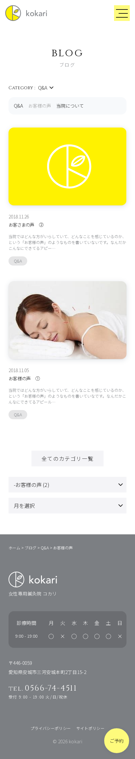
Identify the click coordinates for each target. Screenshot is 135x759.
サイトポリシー (90, 728)
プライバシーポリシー (50, 728)
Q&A (18, 105)
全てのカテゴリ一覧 (67, 458)
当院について (70, 105)
